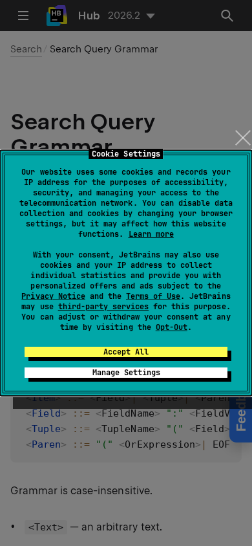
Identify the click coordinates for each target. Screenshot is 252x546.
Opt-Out (171, 327)
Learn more (151, 234)
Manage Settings (126, 372)
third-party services (103, 306)
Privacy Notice (53, 296)
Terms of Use (153, 296)
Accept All (126, 352)
